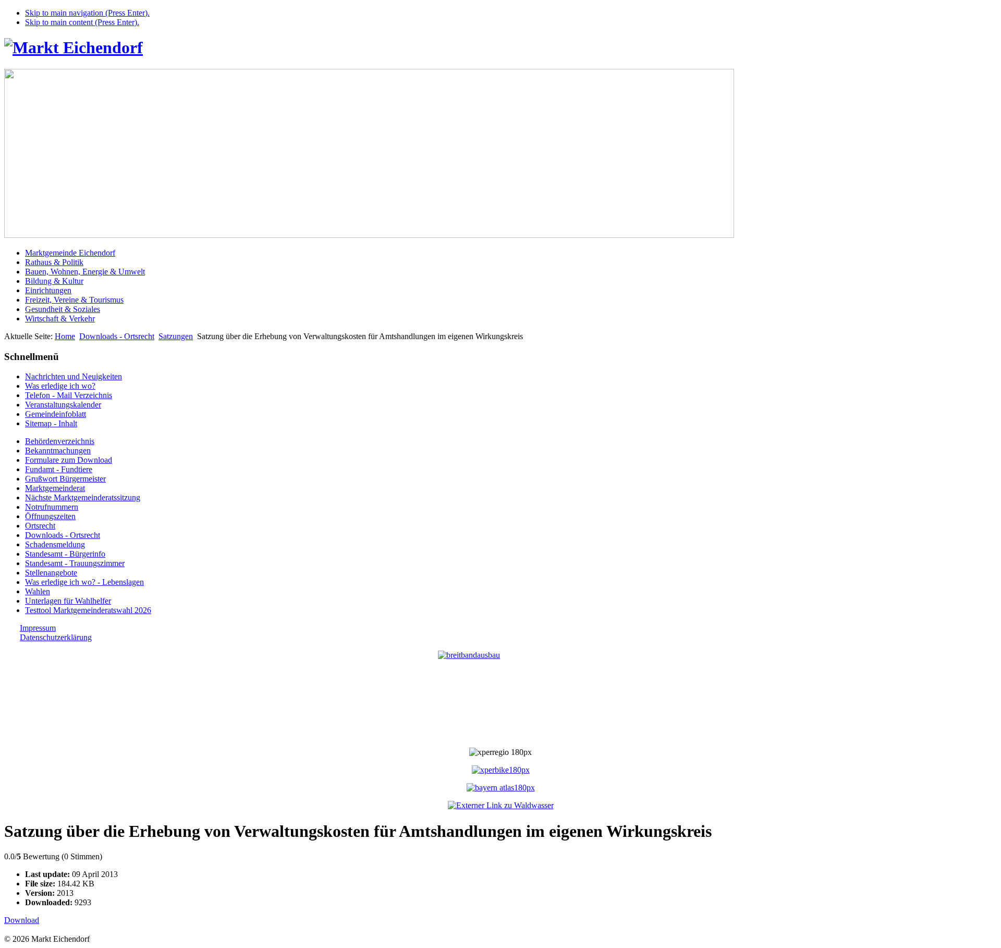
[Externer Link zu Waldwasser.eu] (501, 805)
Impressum (38, 627)
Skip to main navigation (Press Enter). (87, 12)
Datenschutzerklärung (56, 637)
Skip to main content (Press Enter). (82, 22)
